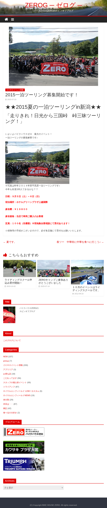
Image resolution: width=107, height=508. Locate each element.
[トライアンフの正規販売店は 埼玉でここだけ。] (23, 459)
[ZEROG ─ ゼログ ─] (6, 19)
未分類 (6, 400)
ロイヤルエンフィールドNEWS (16, 395)
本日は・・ (8, 404)
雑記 (5, 408)
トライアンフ (9, 387)
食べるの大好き (10, 413)
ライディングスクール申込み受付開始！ (18, 281)
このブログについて (12, 340)
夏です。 (9, 242)
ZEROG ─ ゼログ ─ (53, 5)
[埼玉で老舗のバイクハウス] (23, 429)
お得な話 (7, 374)
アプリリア (8, 369)
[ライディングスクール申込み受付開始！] (19, 261)
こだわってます (10, 378)
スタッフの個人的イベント (15, 382)
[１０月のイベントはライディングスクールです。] (87, 261)
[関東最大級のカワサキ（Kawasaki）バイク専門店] (23, 442)
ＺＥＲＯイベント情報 (15, 90)
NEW (5, 356)
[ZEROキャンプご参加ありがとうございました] (53, 261)
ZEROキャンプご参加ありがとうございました (53, 281)
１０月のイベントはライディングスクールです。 (86, 289)
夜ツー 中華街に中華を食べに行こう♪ (80, 242)
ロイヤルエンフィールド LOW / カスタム (21, 391)
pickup (6, 361)
